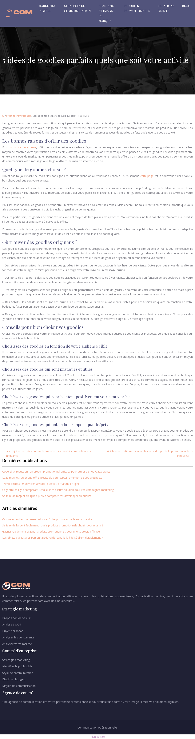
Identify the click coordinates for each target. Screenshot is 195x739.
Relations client (166, 8)
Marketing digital (47, 8)
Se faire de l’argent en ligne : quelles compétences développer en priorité (46, 496)
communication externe (21, 147)
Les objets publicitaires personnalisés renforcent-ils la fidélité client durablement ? (52, 537)
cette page (146, 176)
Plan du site (97, 736)
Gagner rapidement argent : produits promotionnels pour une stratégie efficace (51, 531)
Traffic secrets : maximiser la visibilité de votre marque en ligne (41, 483)
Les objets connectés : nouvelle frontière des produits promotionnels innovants (48, 453)
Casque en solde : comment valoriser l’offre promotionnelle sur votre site (47, 519)
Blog (186, 6)
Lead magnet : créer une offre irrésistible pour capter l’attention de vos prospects (52, 477)
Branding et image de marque (106, 13)
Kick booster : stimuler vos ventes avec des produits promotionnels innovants (147, 453)
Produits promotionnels (137, 8)
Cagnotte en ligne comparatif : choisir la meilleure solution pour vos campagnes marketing (58, 490)
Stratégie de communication (77, 8)
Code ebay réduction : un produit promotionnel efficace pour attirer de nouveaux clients (56, 471)
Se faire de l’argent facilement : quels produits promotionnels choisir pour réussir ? (52, 525)
